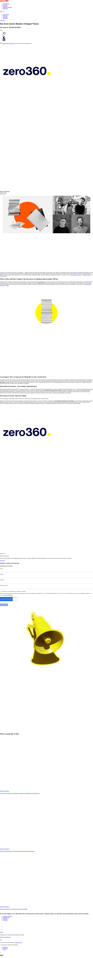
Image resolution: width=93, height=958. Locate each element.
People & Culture (86, 274)
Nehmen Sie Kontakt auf (5, 937)
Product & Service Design (75, 274)
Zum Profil (2, 560)
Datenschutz (5, 948)
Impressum (5, 947)
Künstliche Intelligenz (7, 7)
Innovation (5, 5)
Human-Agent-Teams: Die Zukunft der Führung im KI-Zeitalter (13, 909)
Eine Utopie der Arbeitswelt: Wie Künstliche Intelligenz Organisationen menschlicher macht (19, 793)
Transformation (6, 3)
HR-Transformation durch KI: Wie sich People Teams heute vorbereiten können (17, 851)
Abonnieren (5, 8)
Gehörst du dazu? (18, 942)
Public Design (3, 276)
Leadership (5, 6)
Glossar (4, 949)
